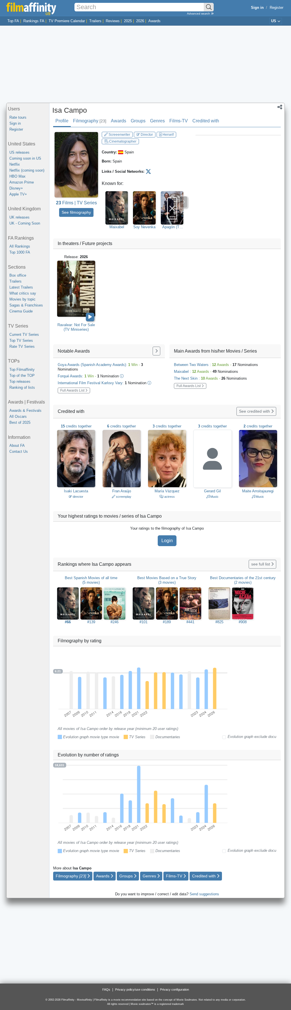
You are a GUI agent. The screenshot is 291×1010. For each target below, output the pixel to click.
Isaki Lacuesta (76, 491)
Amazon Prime (21, 182)
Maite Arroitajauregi (258, 491)
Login (167, 540)
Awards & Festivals (25, 410)
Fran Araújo (121, 491)
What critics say (22, 293)
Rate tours (17, 117)
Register (276, 7)
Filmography (89, 120)
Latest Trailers (21, 287)
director (77, 496)
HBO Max (17, 176)
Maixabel (116, 227)
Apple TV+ (18, 194)
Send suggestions (204, 894)
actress (169, 496)
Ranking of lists (22, 387)
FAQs (106, 989)
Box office (17, 275)
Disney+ (16, 188)
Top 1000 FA (19, 252)
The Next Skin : (210, 378)
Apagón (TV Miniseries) (172, 227)
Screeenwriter (119, 135)
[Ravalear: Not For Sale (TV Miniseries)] (76, 288)
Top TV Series (21, 340)
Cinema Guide (21, 311)
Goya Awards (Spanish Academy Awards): (100, 367)
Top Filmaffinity (22, 369)
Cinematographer (122, 141)
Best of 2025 (19, 422)
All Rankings (19, 246)
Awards (154, 21)
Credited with (205, 120)
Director (146, 135)
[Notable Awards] (156, 351)
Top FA (13, 21)
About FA (17, 445)
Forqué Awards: (88, 376)
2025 (128, 21)
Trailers (95, 21)
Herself (168, 135)
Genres (157, 120)
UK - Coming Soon (24, 223)
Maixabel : (206, 371)
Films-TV (178, 120)
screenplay (123, 496)
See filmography (76, 212)
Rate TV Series (22, 346)
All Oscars (18, 416)
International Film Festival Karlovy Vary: (102, 383)
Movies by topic (22, 299)
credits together (76, 426)
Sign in (15, 123)
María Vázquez (167, 491)
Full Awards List (72, 390)
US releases (19, 152)
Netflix (14, 164)
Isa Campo (69, 110)
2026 (140, 21)
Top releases (19, 381)
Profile (61, 120)
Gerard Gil (212, 491)
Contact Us (18, 451)
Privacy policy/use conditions (135, 989)
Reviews (113, 21)
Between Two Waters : (216, 365)
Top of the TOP (22, 375)
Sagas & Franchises (26, 305)
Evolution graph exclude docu (252, 737)
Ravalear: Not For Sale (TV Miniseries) (76, 327)
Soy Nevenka (144, 227)
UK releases (19, 217)
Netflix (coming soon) (26, 170)
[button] (280, 107)
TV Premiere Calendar (67, 21)
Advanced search (199, 13)
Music (214, 496)
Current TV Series (24, 334)
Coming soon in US (25, 158)
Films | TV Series (76, 202)
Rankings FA (33, 21)
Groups (138, 120)
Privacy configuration (174, 989)
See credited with (255, 411)
